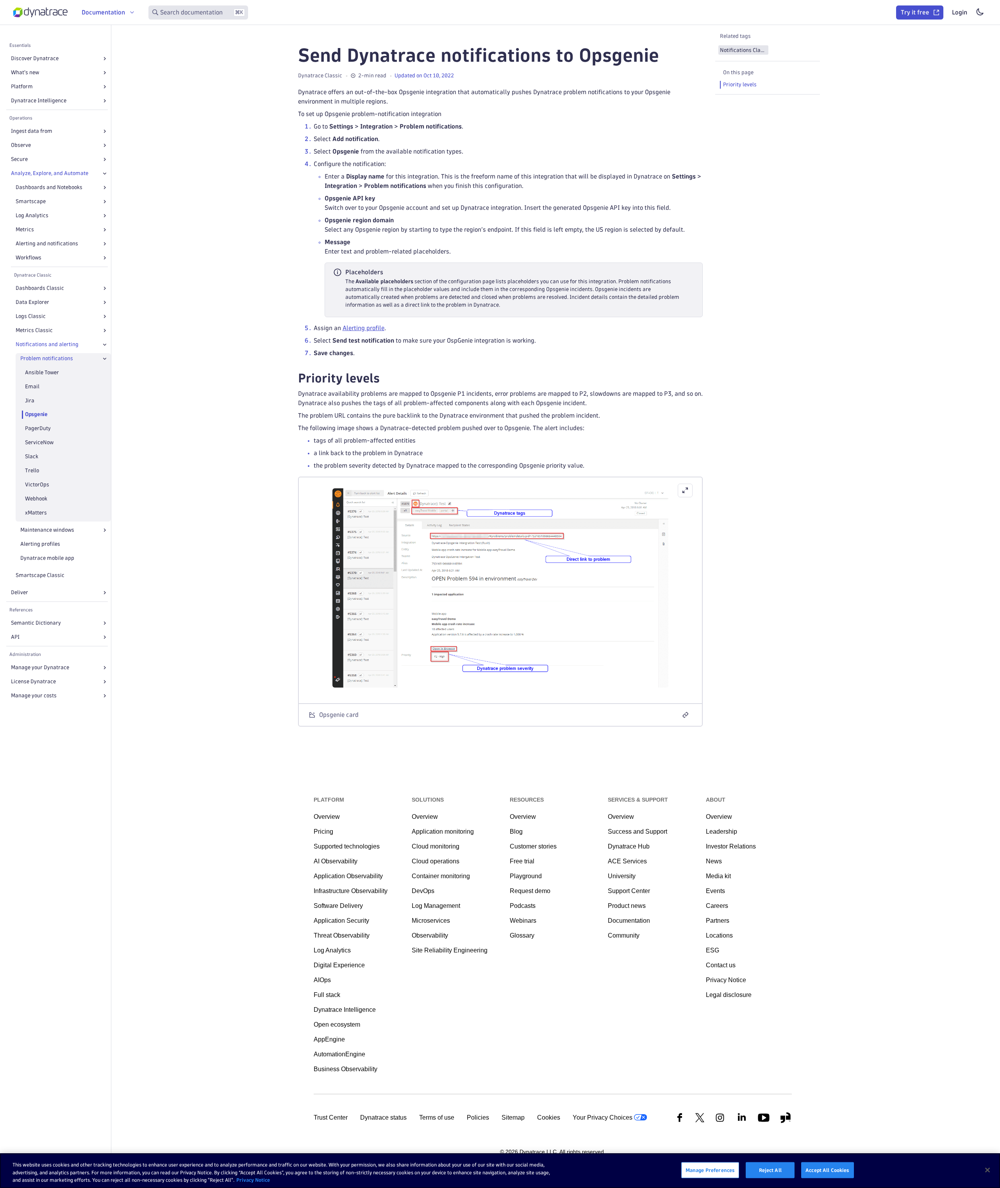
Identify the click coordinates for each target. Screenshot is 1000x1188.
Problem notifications (46, 358)
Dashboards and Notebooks (49, 187)
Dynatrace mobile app (47, 558)
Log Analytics (32, 215)
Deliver (19, 592)
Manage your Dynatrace (40, 667)
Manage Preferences (710, 1169)
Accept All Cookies (827, 1169)
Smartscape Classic (40, 575)
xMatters (36, 512)
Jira (29, 400)
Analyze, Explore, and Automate (49, 173)
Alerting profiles (40, 544)
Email (32, 386)
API (15, 637)
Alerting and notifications (47, 243)
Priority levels (740, 84)
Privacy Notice (253, 1179)
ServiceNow (39, 442)
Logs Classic (31, 316)
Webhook (36, 499)
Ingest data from (31, 131)
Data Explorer (32, 302)
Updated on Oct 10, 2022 (424, 75)
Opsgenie (36, 414)
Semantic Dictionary (36, 622)
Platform (22, 86)
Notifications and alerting (47, 344)
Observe (21, 145)
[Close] (104, 173)
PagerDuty (38, 428)
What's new (25, 72)
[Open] (104, 58)
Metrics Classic (34, 330)
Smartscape (31, 201)
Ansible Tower (42, 372)
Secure (19, 159)
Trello (32, 470)
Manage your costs (34, 695)
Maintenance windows (47, 529)
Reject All (770, 1169)
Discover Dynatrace (35, 58)
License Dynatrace (33, 681)
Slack (31, 456)
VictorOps (37, 485)
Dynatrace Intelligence (38, 100)
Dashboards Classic (40, 288)
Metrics (25, 229)
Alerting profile (363, 328)
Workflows (28, 257)
